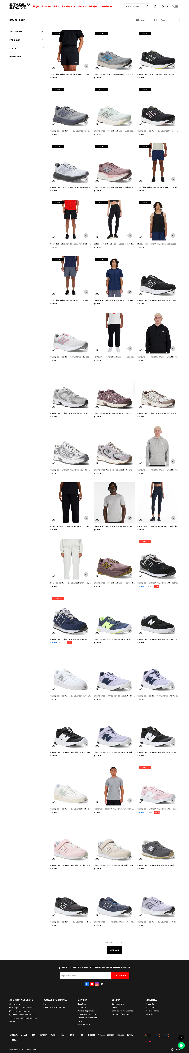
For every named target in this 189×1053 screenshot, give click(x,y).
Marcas (82, 6)
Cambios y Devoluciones (54, 1007)
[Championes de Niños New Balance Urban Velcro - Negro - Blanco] (157, 615)
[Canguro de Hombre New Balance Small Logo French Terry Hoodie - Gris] (157, 446)
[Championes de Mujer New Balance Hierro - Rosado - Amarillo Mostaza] (114, 559)
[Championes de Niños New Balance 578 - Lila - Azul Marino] (114, 672)
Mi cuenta (150, 1004)
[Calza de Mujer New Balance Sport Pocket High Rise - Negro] (114, 220)
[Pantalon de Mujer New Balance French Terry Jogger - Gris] (70, 559)
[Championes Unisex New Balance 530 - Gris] (70, 389)
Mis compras (151, 1007)
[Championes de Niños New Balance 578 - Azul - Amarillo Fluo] (114, 615)
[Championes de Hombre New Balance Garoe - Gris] (70, 107)
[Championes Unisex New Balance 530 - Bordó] (114, 389)
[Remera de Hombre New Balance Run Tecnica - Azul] (114, 276)
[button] (147, 6)
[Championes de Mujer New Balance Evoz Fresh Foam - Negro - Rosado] (157, 107)
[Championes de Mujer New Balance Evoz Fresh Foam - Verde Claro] (114, 107)
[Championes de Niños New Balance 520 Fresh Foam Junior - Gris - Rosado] (70, 333)
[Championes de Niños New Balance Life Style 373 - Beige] (114, 841)
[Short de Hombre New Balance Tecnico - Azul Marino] (157, 163)
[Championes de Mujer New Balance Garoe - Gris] (70, 163)
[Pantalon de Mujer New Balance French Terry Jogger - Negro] (70, 502)
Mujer (36, 6)
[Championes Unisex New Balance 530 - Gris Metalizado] (70, 446)
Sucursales (82, 1021)
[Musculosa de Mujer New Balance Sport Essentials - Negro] (157, 220)
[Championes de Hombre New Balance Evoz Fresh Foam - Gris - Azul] (114, 50)
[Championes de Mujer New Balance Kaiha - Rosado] (114, 163)
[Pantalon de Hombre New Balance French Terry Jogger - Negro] (114, 333)
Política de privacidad (87, 1010)
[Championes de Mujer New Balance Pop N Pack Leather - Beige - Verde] (70, 785)
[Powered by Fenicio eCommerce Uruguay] (175, 1049)
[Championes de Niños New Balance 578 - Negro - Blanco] (157, 728)
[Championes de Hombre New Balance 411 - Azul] (114, 898)
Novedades (106, 6)
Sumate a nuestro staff (87, 1017)
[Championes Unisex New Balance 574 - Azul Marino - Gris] (70, 615)
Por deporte (68, 6)
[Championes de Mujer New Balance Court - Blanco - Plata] (70, 672)
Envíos (46, 1004)
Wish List (149, 1014)
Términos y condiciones (88, 1014)
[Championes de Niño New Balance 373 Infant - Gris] (157, 841)
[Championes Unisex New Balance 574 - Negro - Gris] (157, 559)
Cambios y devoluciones (122, 1010)
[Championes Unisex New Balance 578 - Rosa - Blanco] (157, 785)
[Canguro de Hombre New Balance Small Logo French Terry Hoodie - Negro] (157, 333)
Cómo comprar (118, 1004)
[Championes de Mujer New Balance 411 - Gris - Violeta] (157, 898)
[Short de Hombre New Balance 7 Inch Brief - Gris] (70, 276)
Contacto (81, 1007)
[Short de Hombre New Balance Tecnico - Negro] (70, 50)
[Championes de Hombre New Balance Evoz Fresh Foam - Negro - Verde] (157, 50)
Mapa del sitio (83, 1024)
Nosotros (81, 1004)
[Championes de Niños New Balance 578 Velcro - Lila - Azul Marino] (114, 728)
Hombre (46, 6)
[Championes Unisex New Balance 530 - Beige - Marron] (157, 389)
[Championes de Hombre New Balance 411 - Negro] (70, 898)
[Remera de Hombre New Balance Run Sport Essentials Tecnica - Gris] (114, 785)
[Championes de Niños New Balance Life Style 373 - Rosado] (70, 841)
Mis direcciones (152, 1010)
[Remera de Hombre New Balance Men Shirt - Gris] (114, 502)
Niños (56, 6)
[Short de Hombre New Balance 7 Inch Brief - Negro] (70, 220)
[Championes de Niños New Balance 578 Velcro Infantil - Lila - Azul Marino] (157, 672)
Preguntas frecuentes (121, 1014)
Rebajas (92, 6)
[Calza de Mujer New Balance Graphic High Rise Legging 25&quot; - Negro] (157, 502)
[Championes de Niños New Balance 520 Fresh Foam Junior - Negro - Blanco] (157, 276)
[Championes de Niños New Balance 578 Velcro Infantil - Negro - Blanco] (70, 728)
